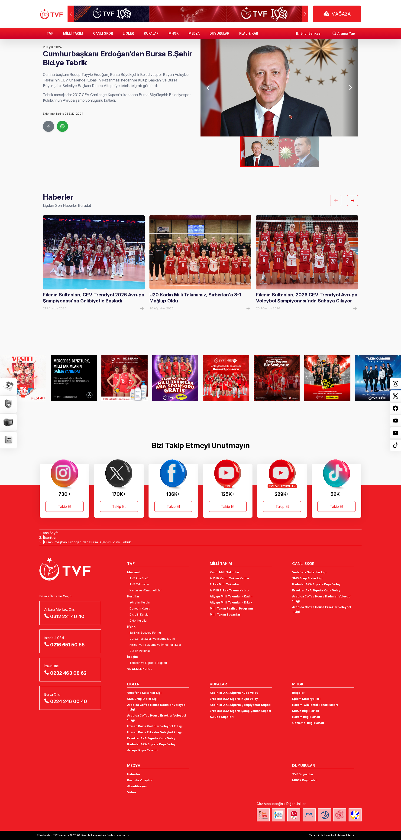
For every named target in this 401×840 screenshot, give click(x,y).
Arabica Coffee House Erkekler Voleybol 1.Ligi (321, 609)
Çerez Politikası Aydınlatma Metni (152, 638)
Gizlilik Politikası (140, 650)
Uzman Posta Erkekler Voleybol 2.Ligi (154, 732)
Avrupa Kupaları (222, 717)
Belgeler (298, 692)
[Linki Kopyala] (48, 126)
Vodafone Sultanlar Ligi (309, 572)
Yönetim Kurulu (139, 602)
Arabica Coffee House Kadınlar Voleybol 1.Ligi (321, 599)
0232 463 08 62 (68, 673)
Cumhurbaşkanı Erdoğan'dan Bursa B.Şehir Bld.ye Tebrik (87, 542)
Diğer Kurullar (138, 620)
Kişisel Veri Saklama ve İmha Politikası (155, 644)
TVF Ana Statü (139, 578)
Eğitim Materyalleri (306, 699)
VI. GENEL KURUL (139, 669)
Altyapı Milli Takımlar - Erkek (231, 602)
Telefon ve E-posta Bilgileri (148, 663)
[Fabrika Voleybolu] (263, 814)
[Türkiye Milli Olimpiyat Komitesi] (293, 814)
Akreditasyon (137, 786)
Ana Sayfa (50, 533)
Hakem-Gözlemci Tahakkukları (315, 705)
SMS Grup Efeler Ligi (307, 578)
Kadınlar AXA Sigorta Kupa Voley (316, 584)
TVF (50, 33)
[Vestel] (23, 378)
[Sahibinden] (327, 378)
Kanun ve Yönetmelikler (145, 590)
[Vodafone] (277, 378)
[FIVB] (309, 814)
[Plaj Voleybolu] (278, 814)
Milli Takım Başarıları (225, 614)
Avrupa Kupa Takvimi (142, 750)
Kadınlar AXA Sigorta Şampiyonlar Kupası (240, 705)
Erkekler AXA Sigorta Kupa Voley (316, 590)
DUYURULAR (219, 33)
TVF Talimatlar (139, 584)
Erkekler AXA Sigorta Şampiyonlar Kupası (240, 711)
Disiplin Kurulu (139, 614)
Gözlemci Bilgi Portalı (308, 723)
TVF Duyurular (303, 774)
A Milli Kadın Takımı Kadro (229, 578)
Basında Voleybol (139, 780)
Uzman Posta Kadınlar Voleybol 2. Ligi (155, 726)
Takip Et (64, 506)
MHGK (173, 33)
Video (131, 792)
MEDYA (194, 33)
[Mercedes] (74, 378)
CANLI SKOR (103, 33)
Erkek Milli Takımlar (224, 584)
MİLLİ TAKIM (73, 33)
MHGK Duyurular (304, 780)
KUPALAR (151, 33)
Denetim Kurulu (139, 608)
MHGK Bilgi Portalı (305, 711)
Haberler (133, 774)
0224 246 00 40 (68, 701)
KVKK (131, 626)
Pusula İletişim (91, 835)
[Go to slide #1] (259, 151)
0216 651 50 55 (67, 644)
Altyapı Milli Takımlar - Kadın (231, 596)
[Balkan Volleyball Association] (324, 814)
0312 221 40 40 (67, 616)
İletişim (132, 656)
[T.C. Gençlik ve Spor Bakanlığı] (339, 814)
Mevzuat (133, 572)
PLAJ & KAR (248, 33)
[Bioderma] (124, 378)
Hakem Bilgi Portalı (306, 717)
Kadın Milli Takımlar (224, 572)
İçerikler (50, 537)
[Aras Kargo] (226, 378)
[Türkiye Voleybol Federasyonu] (51, 14)
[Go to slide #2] (299, 151)
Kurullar (133, 596)
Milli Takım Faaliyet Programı (231, 608)
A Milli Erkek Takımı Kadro (229, 590)
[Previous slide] (208, 87)
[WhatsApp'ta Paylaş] (62, 126)
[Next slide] (350, 87)
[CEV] (355, 814)
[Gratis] (175, 378)
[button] (305, 14)
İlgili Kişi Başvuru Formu (145, 632)
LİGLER (128, 33)
